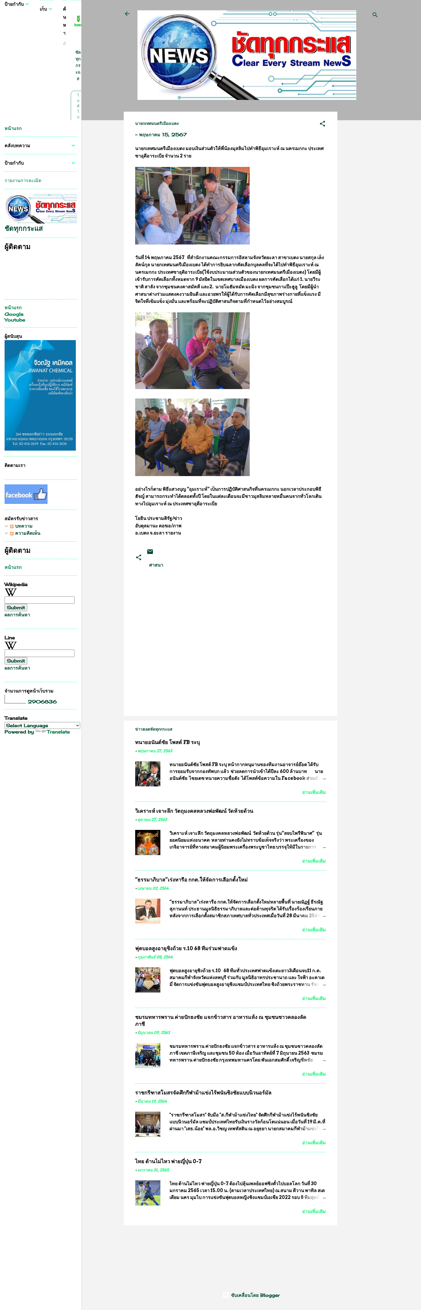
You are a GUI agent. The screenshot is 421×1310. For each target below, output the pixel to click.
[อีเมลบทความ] (150, 553)
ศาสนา (156, 565)
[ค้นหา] (375, 15)
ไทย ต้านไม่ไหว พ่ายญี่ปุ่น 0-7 (168, 1161)
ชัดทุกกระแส (78, 65)
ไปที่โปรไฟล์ (78, 117)
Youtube (15, 320)
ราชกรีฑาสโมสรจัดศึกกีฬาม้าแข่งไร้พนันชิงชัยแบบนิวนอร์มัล (203, 1093)
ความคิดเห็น (26, 533)
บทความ (23, 526)
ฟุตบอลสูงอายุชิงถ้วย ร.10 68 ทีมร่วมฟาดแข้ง (186, 948)
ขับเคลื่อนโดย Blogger (254, 1295)
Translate (58, 732)
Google (14, 314)
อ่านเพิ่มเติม (314, 792)
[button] (322, 124)
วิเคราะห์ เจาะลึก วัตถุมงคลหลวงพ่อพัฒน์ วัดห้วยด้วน (194, 811)
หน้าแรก (13, 128)
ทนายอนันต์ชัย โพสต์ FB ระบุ (167, 742)
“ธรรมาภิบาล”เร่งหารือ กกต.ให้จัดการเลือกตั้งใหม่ (191, 880)
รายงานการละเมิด (23, 180)
